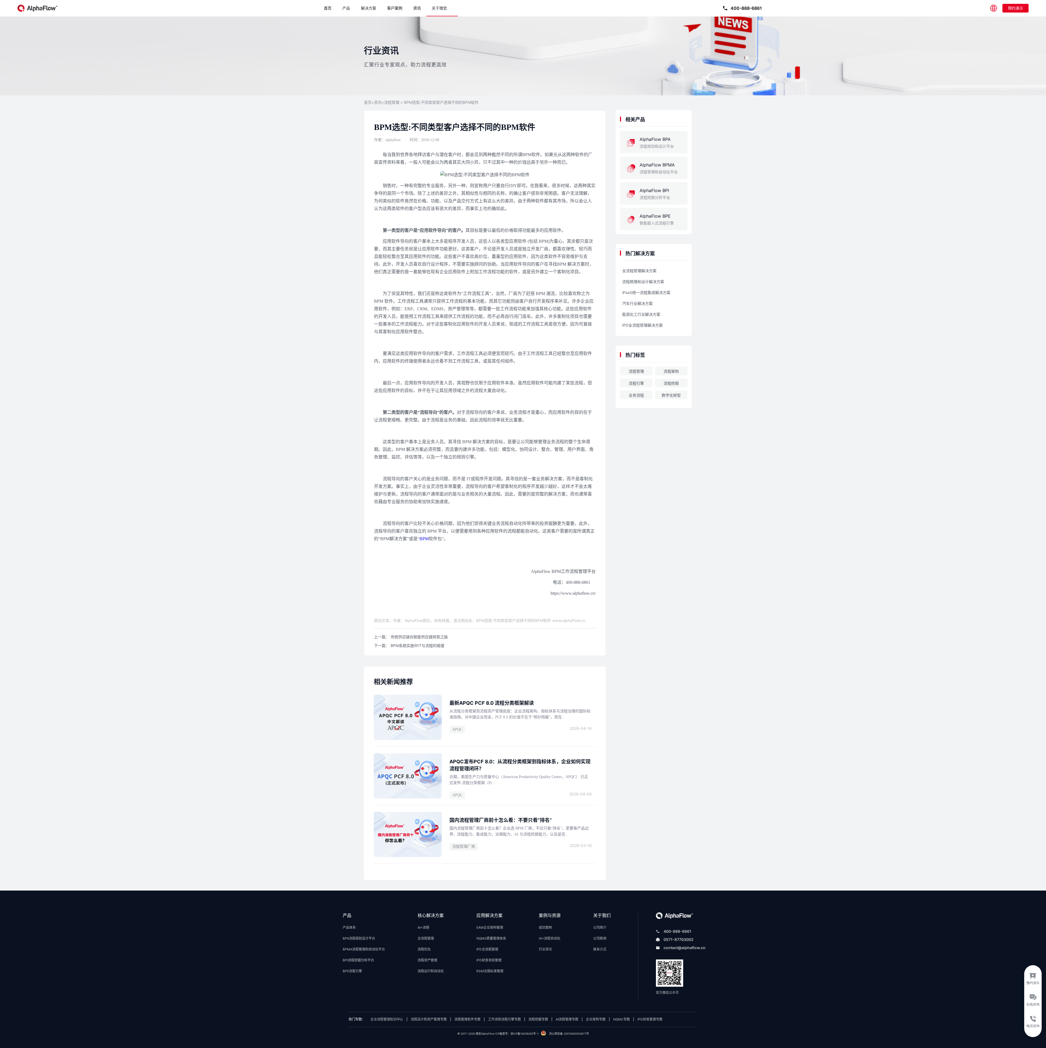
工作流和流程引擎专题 (504, 1019)
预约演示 (1015, 8)
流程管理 (391, 103)
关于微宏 (439, 8)
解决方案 (368, 8)
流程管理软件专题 (467, 1019)
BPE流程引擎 (352, 971)
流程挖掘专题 (538, 1019)
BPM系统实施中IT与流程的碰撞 (417, 645)
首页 (328, 8)
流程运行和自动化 (431, 971)
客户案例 (394, 8)
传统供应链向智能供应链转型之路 (419, 636)
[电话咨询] (1033, 1025)
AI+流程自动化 (549, 938)
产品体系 (349, 927)
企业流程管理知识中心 (386, 1019)
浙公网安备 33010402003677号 (569, 1033)
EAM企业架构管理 (489, 927)
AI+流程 (423, 927)
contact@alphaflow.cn (685, 947)
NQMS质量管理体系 (491, 938)
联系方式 (599, 949)
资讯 (417, 8)
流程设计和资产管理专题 (429, 1019)
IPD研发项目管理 (488, 960)
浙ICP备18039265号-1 (524, 1033)
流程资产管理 (427, 960)
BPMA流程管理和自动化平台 (364, 949)
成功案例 (545, 927)
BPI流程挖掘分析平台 (358, 960)
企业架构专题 (596, 1019)
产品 (346, 8)
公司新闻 (599, 938)
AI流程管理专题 (567, 1019)
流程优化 (424, 949)
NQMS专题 (621, 1019)
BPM (424, 538)
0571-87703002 (679, 939)
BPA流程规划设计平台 (359, 938)
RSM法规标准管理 (489, 971)
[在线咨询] (1033, 1001)
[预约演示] (1033, 977)
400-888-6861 (677, 931)
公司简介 (599, 927)
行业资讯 (545, 949)
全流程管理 (426, 938)
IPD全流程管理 (487, 949)
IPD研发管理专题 (649, 1019)
